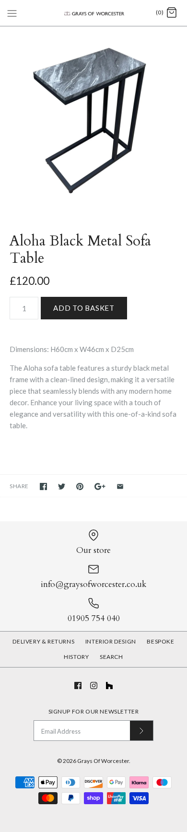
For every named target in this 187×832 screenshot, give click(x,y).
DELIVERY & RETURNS (43, 641)
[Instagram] (93, 685)
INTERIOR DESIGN (110, 641)
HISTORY (76, 656)
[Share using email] (120, 486)
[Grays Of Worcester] (93, 13)
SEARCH (111, 656)
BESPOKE (160, 641)
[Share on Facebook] (43, 486)
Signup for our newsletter (93, 711)
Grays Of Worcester (103, 760)
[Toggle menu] (12, 12)
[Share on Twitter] (61, 486)
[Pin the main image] (79, 486)
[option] (93, 119)
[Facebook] (78, 685)
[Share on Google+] (99, 486)
